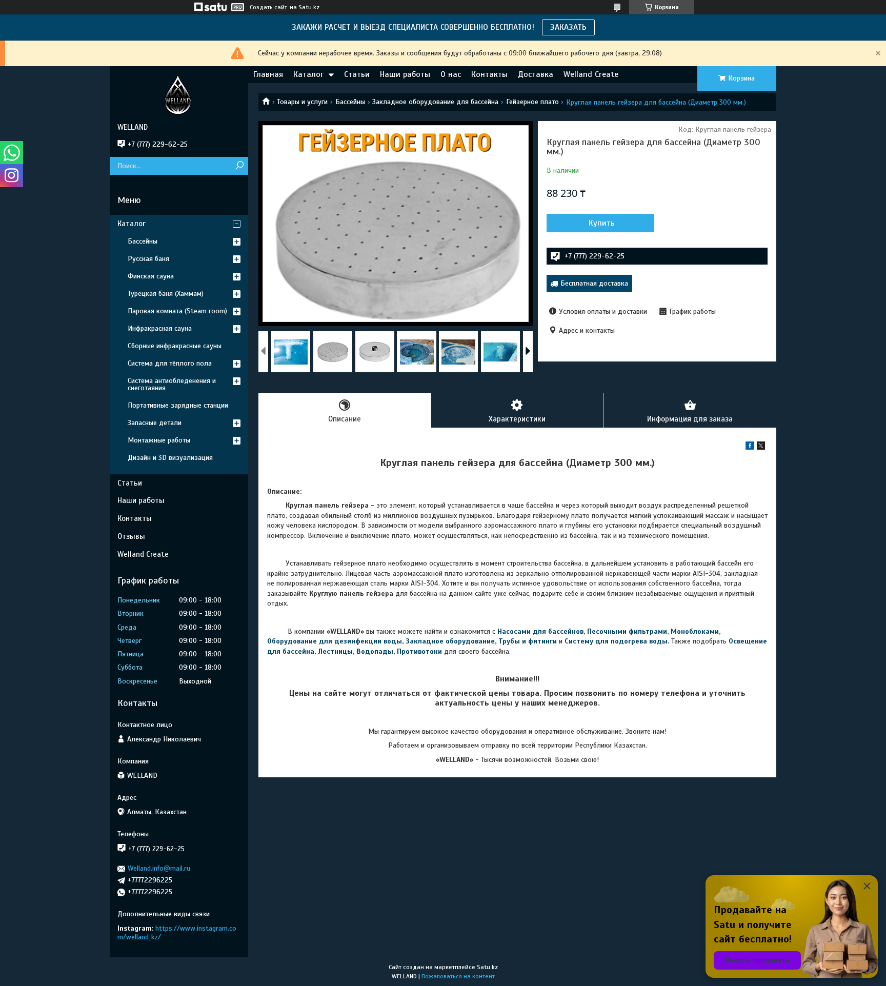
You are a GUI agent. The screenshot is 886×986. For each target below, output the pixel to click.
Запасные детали (155, 422)
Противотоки (419, 651)
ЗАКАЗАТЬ (568, 27)
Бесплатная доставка (594, 283)
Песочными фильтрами (627, 631)
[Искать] (239, 166)
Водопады (374, 651)
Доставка (535, 74)
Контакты (489, 74)
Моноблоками (695, 631)
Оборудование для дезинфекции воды (334, 641)
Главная (268, 74)
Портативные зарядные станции (178, 405)
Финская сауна (151, 276)
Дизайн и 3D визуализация (170, 457)
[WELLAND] (178, 94)
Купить (602, 223)
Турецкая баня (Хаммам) (166, 293)
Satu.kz (487, 967)
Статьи (357, 74)
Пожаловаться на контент (458, 976)
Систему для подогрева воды (616, 641)
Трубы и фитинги (527, 641)
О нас (450, 74)
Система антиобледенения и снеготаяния (172, 384)
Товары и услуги (302, 101)
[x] (761, 447)
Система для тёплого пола (170, 363)
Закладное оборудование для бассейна (435, 101)
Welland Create (590, 74)
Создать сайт (268, 7)
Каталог (308, 74)
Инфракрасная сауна (160, 328)
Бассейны (350, 101)
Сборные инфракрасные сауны (175, 345)
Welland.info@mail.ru (159, 868)
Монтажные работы (159, 440)
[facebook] (750, 447)
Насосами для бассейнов (540, 631)
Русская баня (148, 258)
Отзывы (131, 536)
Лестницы (335, 651)
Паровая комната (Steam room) (177, 311)
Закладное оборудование (450, 641)
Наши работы (405, 74)
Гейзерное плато (532, 101)
